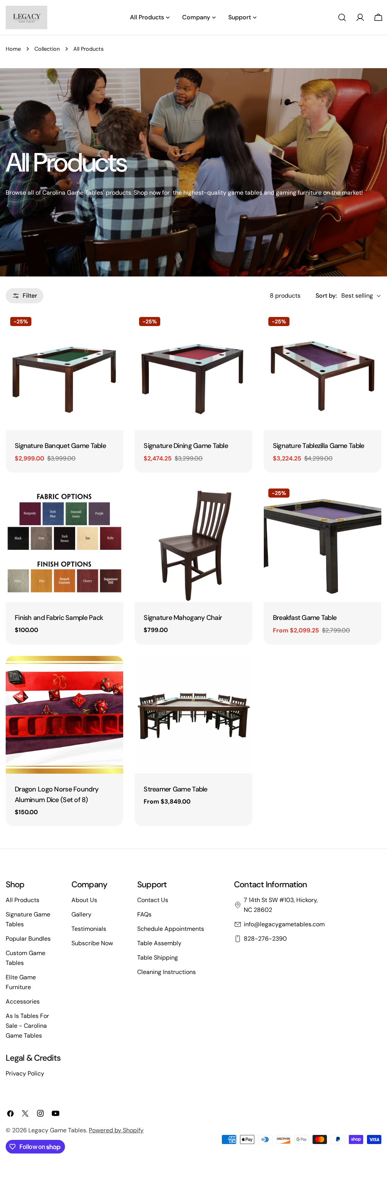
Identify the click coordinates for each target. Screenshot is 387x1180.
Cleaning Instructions (166, 972)
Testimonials (88, 929)
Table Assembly (159, 943)
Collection (47, 48)
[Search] (342, 17)
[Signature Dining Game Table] (193, 371)
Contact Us (152, 900)
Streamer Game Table (175, 789)
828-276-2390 (265, 939)
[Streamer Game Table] (193, 715)
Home (13, 48)
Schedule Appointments (170, 929)
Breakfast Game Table (305, 617)
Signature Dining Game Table (186, 445)
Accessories (23, 1001)
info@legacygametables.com (284, 924)
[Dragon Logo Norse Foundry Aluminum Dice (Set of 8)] (64, 715)
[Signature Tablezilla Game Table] (322, 371)
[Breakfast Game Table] (322, 543)
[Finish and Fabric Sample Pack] (64, 543)
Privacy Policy (25, 1073)
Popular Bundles (28, 939)
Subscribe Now (92, 943)
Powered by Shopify (116, 1130)
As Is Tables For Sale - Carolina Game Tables (27, 1026)
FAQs (144, 914)
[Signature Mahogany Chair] (193, 543)
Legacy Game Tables (57, 1130)
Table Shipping (157, 957)
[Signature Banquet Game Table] (64, 371)
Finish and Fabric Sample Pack (59, 617)
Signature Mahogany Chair (183, 617)
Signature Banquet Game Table (60, 445)
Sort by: (326, 296)
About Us (84, 900)
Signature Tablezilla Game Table (318, 445)
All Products (22, 900)
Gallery (81, 914)
